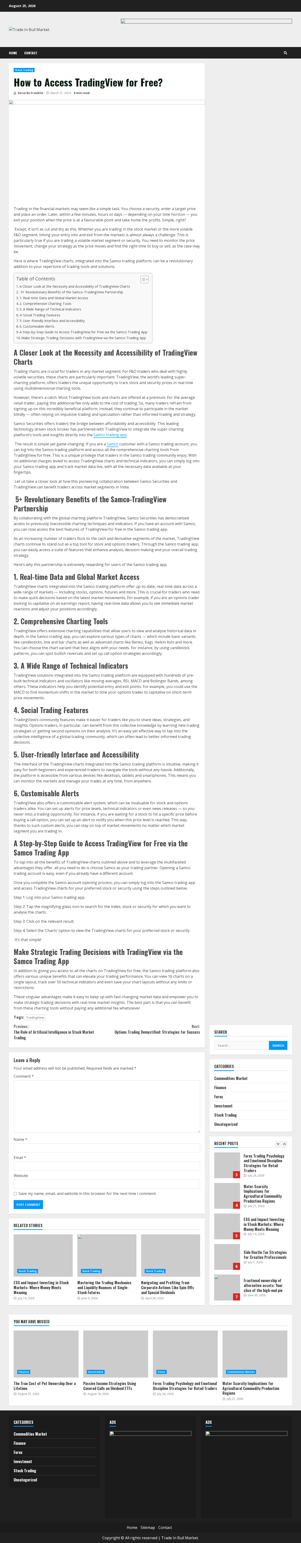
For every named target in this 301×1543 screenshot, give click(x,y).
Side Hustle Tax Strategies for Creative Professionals (227, 1257)
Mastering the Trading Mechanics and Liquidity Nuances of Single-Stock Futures (106, 1255)
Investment (223, 1106)
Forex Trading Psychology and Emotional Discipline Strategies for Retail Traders (227, 1165)
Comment (24, 1076)
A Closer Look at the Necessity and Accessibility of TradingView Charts (75, 286)
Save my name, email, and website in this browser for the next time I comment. (87, 1193)
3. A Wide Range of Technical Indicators (50, 309)
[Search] (285, 52)
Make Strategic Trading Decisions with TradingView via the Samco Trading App (83, 338)
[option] (251, 1167)
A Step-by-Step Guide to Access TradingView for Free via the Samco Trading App (83, 332)
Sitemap (148, 1527)
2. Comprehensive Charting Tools (45, 303)
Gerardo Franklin (30, 93)
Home (13, 52)
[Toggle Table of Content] (142, 279)
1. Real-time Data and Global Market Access (54, 298)
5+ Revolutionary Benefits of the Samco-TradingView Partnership (72, 292)
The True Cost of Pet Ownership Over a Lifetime (46, 1354)
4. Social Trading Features (40, 315)
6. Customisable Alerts (37, 326)
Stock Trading (24, 70)
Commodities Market (231, 1078)
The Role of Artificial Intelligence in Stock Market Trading (54, 1032)
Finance (220, 1087)
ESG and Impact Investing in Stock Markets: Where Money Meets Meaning (43, 1255)
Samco (112, 444)
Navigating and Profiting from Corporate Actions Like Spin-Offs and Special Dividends (170, 1255)
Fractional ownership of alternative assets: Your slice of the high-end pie (227, 1287)
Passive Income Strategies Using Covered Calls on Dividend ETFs (115, 1354)
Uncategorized (226, 1124)
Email (20, 1157)
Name (20, 1139)
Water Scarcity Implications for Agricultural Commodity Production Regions (227, 1196)
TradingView (35, 1017)
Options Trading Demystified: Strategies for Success (157, 1029)
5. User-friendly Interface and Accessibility (52, 320)
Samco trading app (110, 434)
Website (21, 1175)
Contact (30, 52)
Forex (218, 1096)
